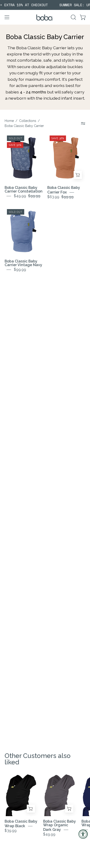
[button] (73, 17)
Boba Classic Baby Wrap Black (21, 823)
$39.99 (11, 830)
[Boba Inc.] (45, 17)
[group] (45, 5)
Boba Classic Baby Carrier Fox (63, 189)
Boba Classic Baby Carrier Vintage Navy (23, 263)
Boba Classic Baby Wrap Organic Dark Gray (59, 825)
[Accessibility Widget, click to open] (83, 834)
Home (9, 121)
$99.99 (20, 269)
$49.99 (49, 834)
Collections (27, 121)
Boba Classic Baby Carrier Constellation (23, 189)
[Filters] (83, 123)
